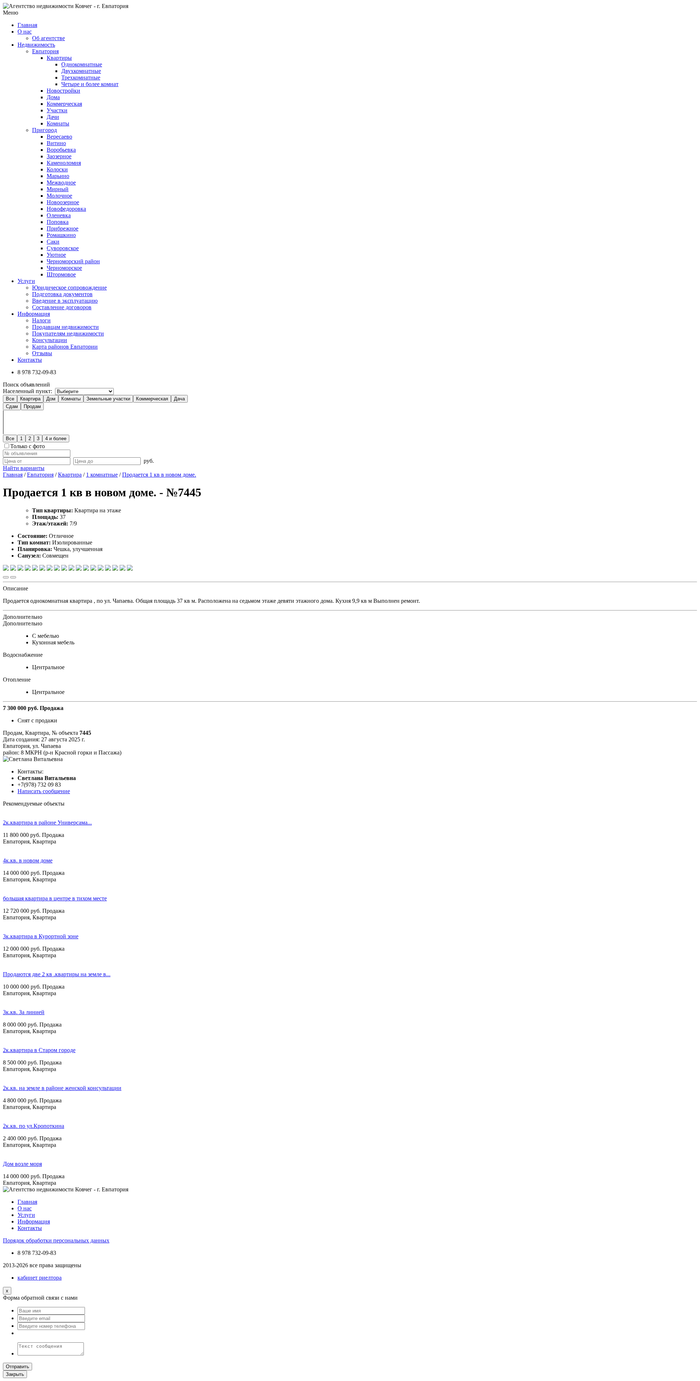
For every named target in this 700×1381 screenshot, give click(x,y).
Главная (13, 475)
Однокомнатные (81, 64)
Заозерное (59, 156)
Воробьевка (61, 150)
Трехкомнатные (80, 77)
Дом (50, 399)
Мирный (58, 189)
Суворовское (63, 248)
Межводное (61, 182)
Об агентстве (48, 38)
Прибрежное (62, 228)
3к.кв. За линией (23, 1012)
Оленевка (59, 215)
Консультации (49, 340)
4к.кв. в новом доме (27, 860)
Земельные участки (108, 399)
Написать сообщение (44, 791)
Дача (179, 399)
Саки (53, 241)
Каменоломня (64, 163)
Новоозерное (63, 202)
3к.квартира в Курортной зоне (40, 936)
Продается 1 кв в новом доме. (159, 475)
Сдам (12, 406)
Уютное (56, 255)
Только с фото (27, 446)
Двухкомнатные (81, 71)
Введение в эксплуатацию (65, 301)
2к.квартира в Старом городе (39, 1050)
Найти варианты (23, 468)
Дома (53, 97)
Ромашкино (61, 235)
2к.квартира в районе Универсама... (47, 822)
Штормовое (61, 274)
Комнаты (58, 123)
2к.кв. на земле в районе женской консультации (62, 1088)
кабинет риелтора (40, 1278)
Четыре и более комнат (89, 84)
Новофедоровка (66, 209)
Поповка (58, 222)
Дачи (53, 117)
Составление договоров (62, 307)
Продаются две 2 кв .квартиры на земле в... (56, 974)
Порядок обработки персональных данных (56, 1240)
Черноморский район (73, 261)
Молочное (59, 196)
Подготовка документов (62, 294)
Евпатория (45, 51)
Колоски (57, 169)
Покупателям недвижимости (68, 333)
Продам (32, 406)
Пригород (44, 130)
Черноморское (64, 268)
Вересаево (59, 136)
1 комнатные (102, 475)
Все (10, 399)
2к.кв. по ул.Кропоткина (33, 1126)
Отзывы (42, 353)
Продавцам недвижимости (65, 327)
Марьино (58, 176)
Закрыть (15, 1374)
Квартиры (59, 58)
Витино (56, 143)
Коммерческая (64, 104)
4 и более (55, 438)
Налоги (41, 320)
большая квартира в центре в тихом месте (55, 898)
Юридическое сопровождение (69, 287)
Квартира (30, 399)
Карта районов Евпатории (65, 347)
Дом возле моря (22, 1164)
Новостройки (63, 91)
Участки (57, 110)
